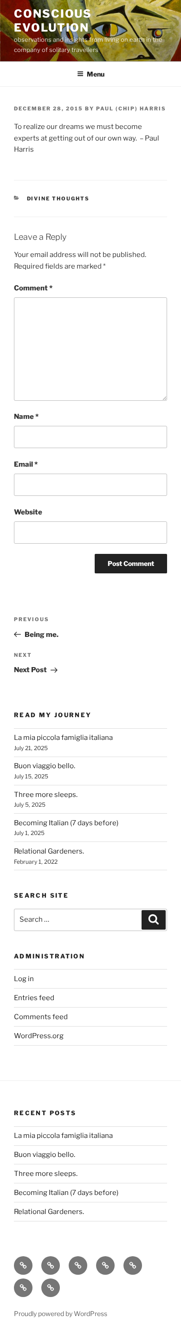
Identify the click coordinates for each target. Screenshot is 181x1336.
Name (26, 416)
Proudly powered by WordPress (60, 1313)
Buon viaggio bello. (44, 766)
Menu (95, 74)
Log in (24, 979)
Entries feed (34, 998)
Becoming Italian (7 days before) (66, 823)
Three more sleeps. (46, 794)
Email (26, 464)
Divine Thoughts (58, 198)
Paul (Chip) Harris (131, 108)
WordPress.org (39, 1036)
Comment (33, 288)
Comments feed (41, 1017)
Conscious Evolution (53, 20)
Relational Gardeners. (49, 851)
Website (28, 512)
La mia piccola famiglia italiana (63, 737)
